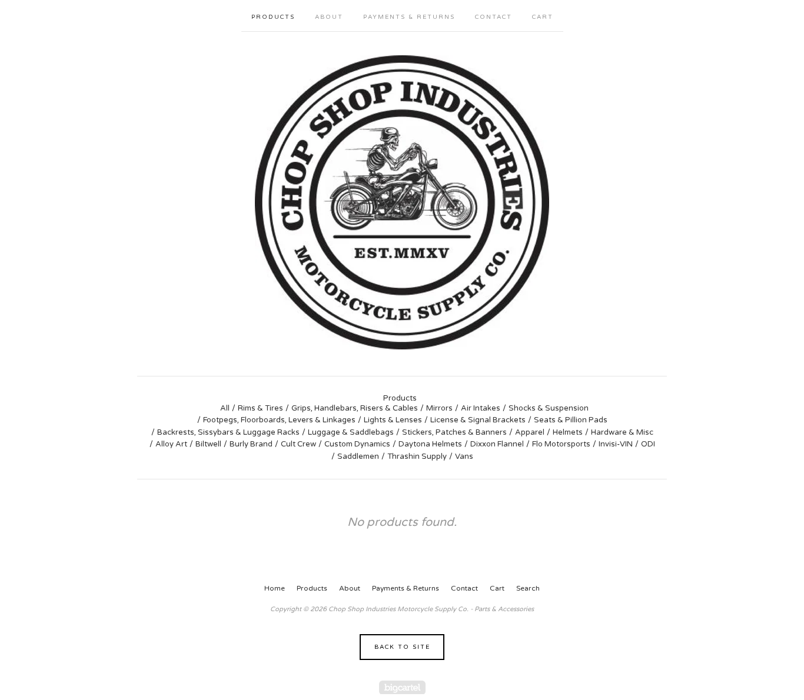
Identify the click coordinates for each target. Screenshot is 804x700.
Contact (493, 17)
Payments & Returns (409, 17)
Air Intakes (480, 408)
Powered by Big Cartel (402, 687)
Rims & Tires (260, 408)
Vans (464, 456)
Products (273, 17)
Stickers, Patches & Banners (454, 432)
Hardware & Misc (622, 432)
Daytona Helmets (430, 444)
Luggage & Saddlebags (351, 432)
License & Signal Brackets (478, 420)
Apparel (529, 432)
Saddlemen (358, 456)
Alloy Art (171, 444)
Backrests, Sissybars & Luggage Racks (228, 432)
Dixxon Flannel (497, 444)
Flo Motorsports (561, 444)
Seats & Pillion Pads (570, 420)
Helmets (568, 432)
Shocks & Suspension (549, 408)
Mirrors (439, 408)
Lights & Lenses (393, 420)
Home (274, 588)
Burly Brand (251, 444)
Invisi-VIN (616, 444)
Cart (542, 17)
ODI (648, 444)
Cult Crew (298, 444)
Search (528, 588)
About (329, 17)
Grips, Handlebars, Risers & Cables (354, 408)
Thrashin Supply (417, 456)
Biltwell (208, 444)
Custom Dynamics (357, 444)
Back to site (402, 647)
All (225, 408)
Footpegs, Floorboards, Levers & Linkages (279, 420)
